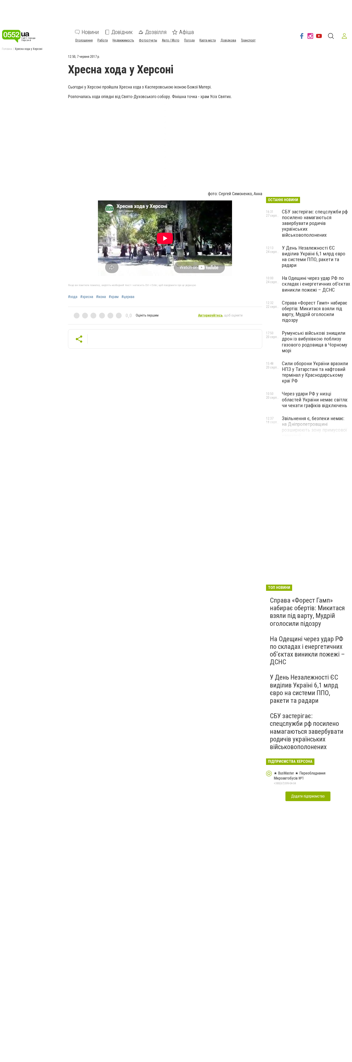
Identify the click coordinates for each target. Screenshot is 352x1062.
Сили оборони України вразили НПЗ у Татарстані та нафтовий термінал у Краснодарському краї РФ (315, 372)
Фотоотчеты (148, 40)
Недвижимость (123, 40)
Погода (189, 40)
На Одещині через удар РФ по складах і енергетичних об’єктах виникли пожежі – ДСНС (316, 284)
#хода (72, 297)
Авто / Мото (170, 40)
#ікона (101, 297)
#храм (114, 297)
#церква (127, 297)
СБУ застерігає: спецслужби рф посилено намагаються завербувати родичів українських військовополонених (315, 223)
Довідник (122, 32)
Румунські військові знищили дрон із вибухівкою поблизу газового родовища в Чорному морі (314, 341)
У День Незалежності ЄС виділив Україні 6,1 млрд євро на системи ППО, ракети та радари (313, 256)
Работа (102, 40)
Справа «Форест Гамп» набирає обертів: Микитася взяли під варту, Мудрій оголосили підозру (314, 311)
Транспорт (248, 40)
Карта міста (207, 40)
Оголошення (84, 40)
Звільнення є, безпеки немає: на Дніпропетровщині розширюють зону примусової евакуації (314, 427)
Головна (7, 49)
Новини (90, 32)
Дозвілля (156, 32)
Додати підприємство (308, 796)
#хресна (86, 297)
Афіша (186, 32)
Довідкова (228, 40)
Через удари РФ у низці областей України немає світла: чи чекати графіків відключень (315, 399)
